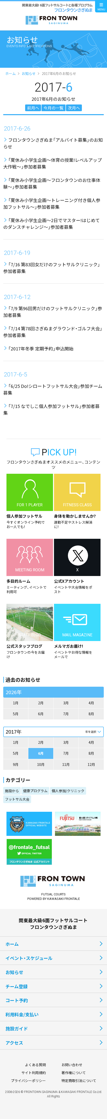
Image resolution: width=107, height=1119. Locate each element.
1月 (15, 702)
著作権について (73, 1072)
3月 (66, 702)
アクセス (14, 1042)
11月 (66, 764)
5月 (15, 713)
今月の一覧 (53, 108)
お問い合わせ (71, 1064)
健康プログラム (35, 790)
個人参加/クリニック (68, 790)
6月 (41, 713)
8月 (91, 713)
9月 (15, 764)
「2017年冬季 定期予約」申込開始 (40, 348)
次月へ (74, 108)
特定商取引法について (78, 1080)
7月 (66, 713)
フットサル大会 (17, 799)
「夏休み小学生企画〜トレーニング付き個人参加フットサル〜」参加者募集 (51, 203)
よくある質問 (35, 1064)
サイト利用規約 (33, 1072)
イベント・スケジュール (29, 958)
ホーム (10, 73)
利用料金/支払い (22, 1014)
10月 (41, 764)
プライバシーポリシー (28, 1080)
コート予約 (16, 1000)
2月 (41, 702)
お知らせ (29, 73)
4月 (91, 702)
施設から (12, 790)
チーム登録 (16, 986)
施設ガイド (16, 1028)
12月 (91, 764)
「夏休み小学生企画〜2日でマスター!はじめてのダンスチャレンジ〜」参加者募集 (51, 223)
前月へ (33, 108)
